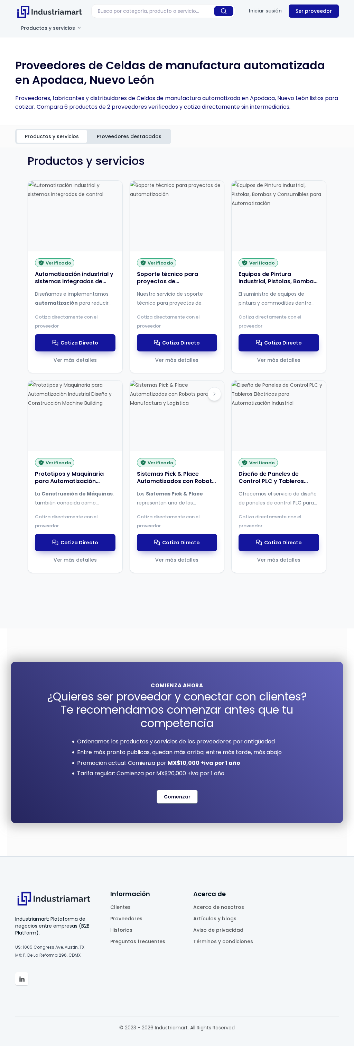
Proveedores (126, 918)
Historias (121, 930)
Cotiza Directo (79, 342)
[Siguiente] (214, 394)
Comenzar (177, 796)
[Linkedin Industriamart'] (21, 978)
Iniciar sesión (265, 10)
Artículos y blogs (214, 918)
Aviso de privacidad (218, 930)
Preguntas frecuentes (137, 941)
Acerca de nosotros (218, 907)
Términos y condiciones (223, 941)
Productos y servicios (48, 28)
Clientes (120, 907)
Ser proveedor (314, 11)
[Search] (223, 11)
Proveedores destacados (129, 136)
